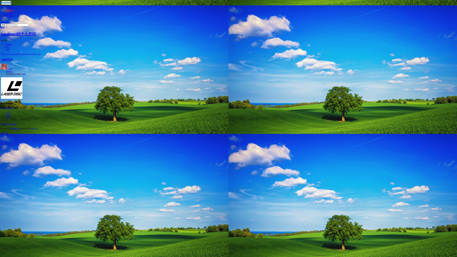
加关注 (4, 108)
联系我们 (5, 124)
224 (16, 74)
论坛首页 (9, 8)
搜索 (3, 25)
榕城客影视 (15, 129)
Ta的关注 (7, 59)
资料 (8, 50)
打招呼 (10, 69)
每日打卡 (9, 11)
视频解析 (9, 13)
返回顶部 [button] (5, 133)
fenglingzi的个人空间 (18, 34)
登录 (3, 22)
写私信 (10, 108)
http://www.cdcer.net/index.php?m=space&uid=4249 (21, 54)
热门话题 (9, 16)
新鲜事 (8, 45)
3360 (23, 74)
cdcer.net (34, 129)
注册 (7, 22)
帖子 (8, 47)
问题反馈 (12, 124)
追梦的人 (9, 72)
